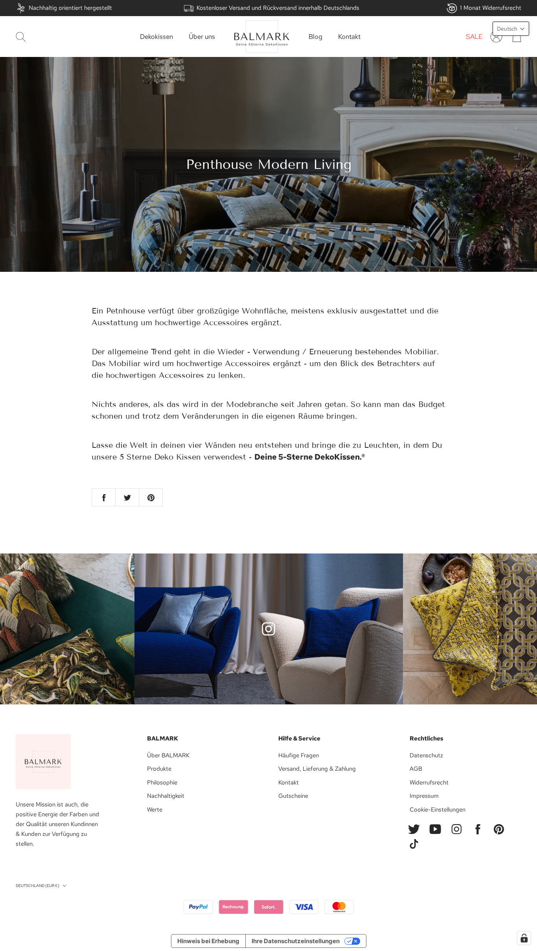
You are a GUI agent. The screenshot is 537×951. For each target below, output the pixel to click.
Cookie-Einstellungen (437, 810)
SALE (474, 36)
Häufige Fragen (298, 755)
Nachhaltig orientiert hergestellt (70, 8)
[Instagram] (456, 829)
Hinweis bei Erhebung (208, 941)
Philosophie (162, 782)
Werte (154, 810)
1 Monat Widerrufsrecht (490, 8)
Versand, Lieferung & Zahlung (317, 769)
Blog (315, 36)
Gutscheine (293, 796)
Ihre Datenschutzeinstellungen (296, 941)
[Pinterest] (499, 829)
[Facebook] (478, 829)
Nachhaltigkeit (165, 796)
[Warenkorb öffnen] (516, 36)
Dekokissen (156, 36)
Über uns (202, 36)
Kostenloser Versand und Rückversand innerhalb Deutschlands (278, 8)
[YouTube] (435, 829)
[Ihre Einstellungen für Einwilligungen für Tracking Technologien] (524, 938)
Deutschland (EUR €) (37, 885)
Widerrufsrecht (429, 782)
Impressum (424, 796)
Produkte (159, 769)
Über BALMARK (168, 755)
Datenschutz (426, 755)
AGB (416, 769)
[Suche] (21, 37)
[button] (511, 28)
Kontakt (349, 36)
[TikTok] (414, 844)
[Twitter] (414, 829)
